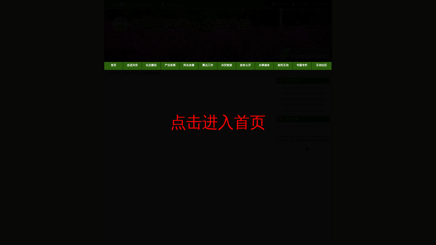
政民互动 (283, 65)
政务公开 (245, 65)
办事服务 (264, 65)
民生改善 (188, 65)
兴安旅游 (226, 65)
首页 (113, 65)
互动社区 (321, 65)
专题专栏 (302, 65)
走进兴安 (132, 65)
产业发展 (170, 65)
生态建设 (151, 65)
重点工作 (207, 65)
